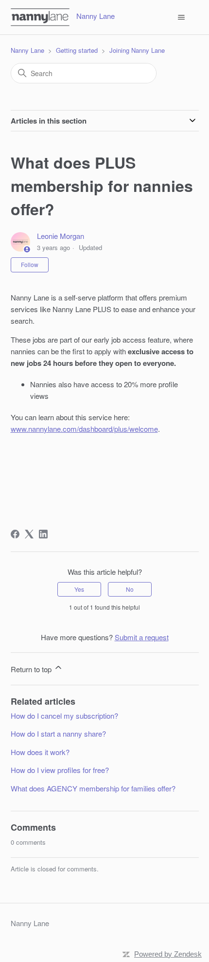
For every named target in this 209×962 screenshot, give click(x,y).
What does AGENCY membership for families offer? (93, 788)
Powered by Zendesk (168, 954)
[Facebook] (15, 534)
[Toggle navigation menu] (181, 17)
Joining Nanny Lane (137, 50)
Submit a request (142, 637)
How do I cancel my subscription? (64, 715)
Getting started (77, 50)
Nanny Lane (27, 50)
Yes (79, 589)
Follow (29, 264)
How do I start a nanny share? (58, 733)
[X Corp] (29, 534)
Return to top (32, 669)
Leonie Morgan (60, 236)
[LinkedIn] (43, 534)
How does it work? (40, 752)
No (130, 589)
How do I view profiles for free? (60, 770)
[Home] (40, 17)
